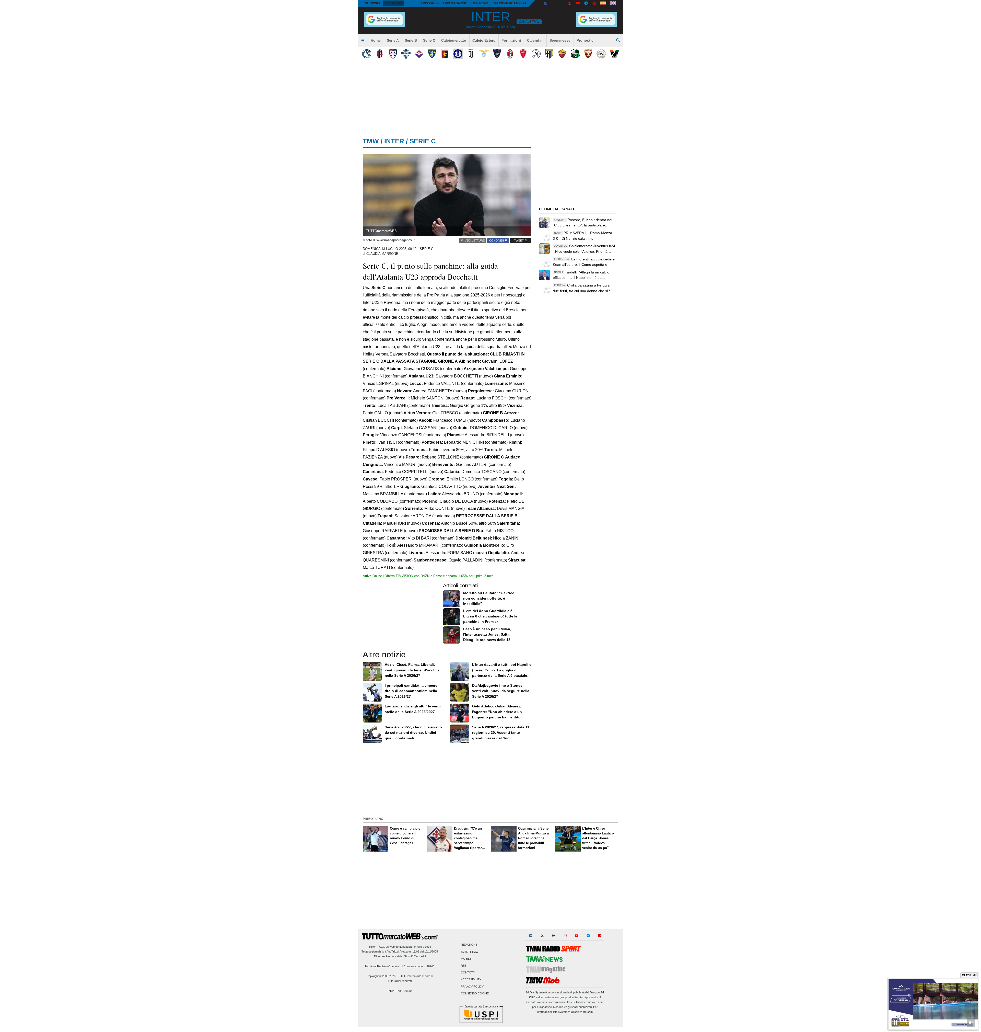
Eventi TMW (469, 951)
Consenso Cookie (475, 993)
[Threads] (562, 3)
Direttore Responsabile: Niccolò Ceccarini (400, 956)
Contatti (468, 972)
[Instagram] (570, 3)
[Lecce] (497, 54)
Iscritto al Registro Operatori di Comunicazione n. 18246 (399, 966)
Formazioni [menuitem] (511, 40)
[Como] (406, 54)
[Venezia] (614, 54)
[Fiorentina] (419, 54)
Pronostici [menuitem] (585, 40)
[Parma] (549, 54)
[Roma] (562, 54)
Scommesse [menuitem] (560, 40)
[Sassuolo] (575, 54)
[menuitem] (363, 40)
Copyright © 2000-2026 (381, 976)
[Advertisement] (490, 779)
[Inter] (458, 54)
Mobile (466, 958)
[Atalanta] (366, 54)
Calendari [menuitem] (535, 40)
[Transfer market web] (613, 3)
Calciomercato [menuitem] (453, 40)
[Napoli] (536, 54)
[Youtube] (577, 3)
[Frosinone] (432, 54)
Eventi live (393, 3)
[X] (553, 3)
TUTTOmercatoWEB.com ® (415, 976)
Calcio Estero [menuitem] (484, 40)
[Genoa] (445, 54)
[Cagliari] (393, 54)
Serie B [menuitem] (411, 40)
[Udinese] (601, 54)
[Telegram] (586, 3)
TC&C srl (383, 946)
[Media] (594, 3)
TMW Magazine (455, 3)
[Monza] (523, 54)
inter (394, 141)
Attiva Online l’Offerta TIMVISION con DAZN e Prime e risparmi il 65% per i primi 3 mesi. (429, 576)
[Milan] (510, 54)
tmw (371, 141)
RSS (463, 965)
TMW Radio (430, 3)
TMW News (479, 3)
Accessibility (471, 979)
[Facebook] (545, 3)
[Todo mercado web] (603, 3)
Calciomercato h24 (509, 3)
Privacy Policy (472, 986)
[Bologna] (380, 54)
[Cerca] (618, 40)
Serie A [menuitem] (393, 40)
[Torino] (588, 54)
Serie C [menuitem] (429, 40)
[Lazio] (484, 54)
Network (373, 3)
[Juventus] (471, 54)
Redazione (469, 944)
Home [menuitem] (376, 40)
